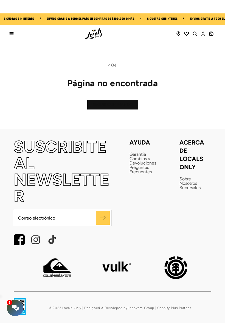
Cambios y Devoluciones (143, 161)
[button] (195, 33)
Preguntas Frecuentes (141, 169)
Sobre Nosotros (188, 181)
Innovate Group (141, 308)
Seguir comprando (113, 104)
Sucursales (190, 188)
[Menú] (11, 33)
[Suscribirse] (103, 218)
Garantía (138, 154)
